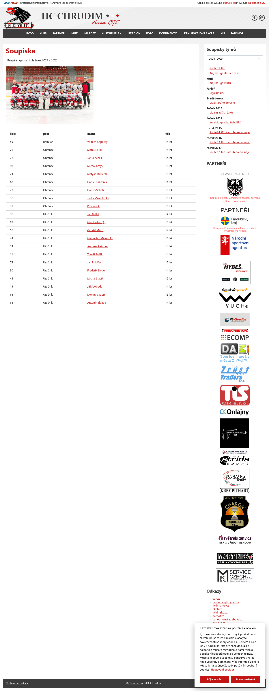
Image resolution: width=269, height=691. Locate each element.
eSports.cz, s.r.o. (256, 3)
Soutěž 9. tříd (217, 68)
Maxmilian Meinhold (100, 238)
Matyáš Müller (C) (98, 174)
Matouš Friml (95, 150)
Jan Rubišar (94, 262)
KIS (223, 33)
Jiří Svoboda (94, 286)
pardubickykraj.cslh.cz (225, 602)
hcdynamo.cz (220, 605)
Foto (149, 33)
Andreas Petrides (97, 246)
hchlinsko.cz (219, 612)
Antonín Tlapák (96, 302)
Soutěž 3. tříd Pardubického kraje (230, 142)
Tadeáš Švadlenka (98, 198)
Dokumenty (168, 33)
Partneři (59, 33)
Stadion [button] (134, 33)
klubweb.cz (229, 3)
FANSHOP (237, 33)
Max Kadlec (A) (96, 222)
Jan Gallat (93, 214)
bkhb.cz (217, 609)
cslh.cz (216, 598)
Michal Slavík (95, 278)
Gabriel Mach (95, 230)
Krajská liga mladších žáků (225, 122)
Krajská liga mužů (220, 83)
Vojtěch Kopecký (97, 142)
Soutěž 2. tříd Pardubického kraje (230, 152)
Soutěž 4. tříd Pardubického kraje (230, 132)
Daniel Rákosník (97, 182)
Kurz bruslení (112, 33)
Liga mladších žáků (221, 112)
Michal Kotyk (95, 166)
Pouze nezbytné (245, 679)
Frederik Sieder (96, 270)
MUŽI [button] (75, 33)
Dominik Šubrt (96, 294)
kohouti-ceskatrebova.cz (227, 619)
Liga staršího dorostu (222, 102)
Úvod (30, 33)
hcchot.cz (218, 616)
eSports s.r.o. (135, 683)
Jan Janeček (94, 158)
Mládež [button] (90, 33)
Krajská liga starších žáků (225, 73)
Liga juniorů (217, 93)
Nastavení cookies (17, 683)
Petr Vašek (93, 206)
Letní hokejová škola (199, 33)
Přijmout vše (214, 679)
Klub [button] (43, 33)
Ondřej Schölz (95, 190)
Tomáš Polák (95, 254)
